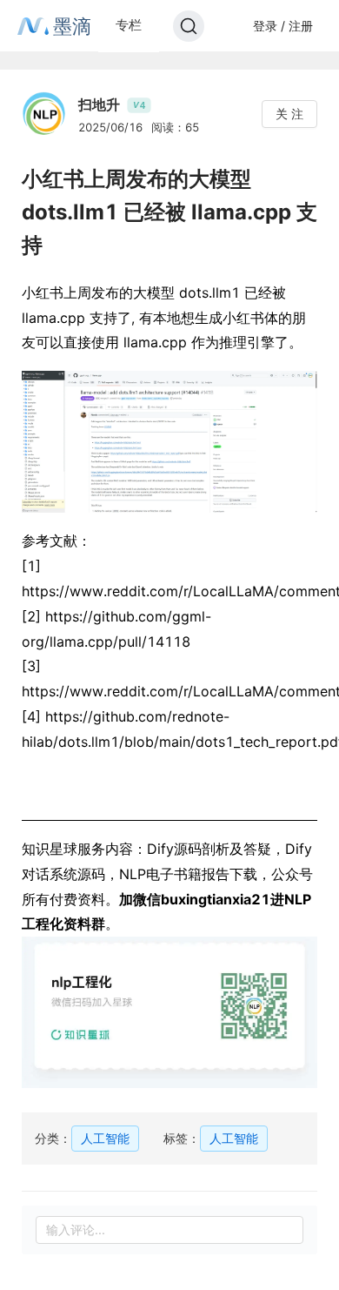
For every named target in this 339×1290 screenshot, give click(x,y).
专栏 (129, 25)
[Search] (188, 26)
